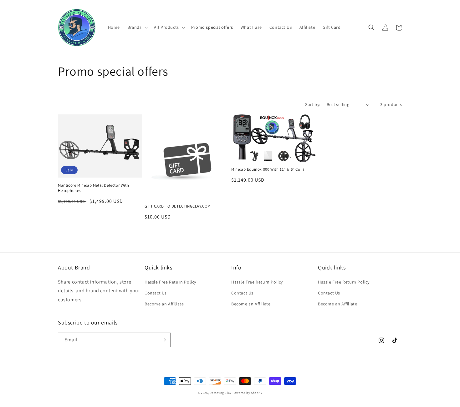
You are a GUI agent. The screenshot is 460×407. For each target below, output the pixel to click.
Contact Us (156, 293)
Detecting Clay (221, 393)
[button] (137, 27)
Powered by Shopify (248, 393)
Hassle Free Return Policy (170, 282)
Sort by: (312, 104)
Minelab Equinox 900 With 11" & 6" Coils (267, 169)
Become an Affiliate (164, 304)
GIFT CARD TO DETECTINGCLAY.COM (178, 206)
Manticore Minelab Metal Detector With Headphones (93, 188)
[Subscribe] (163, 340)
